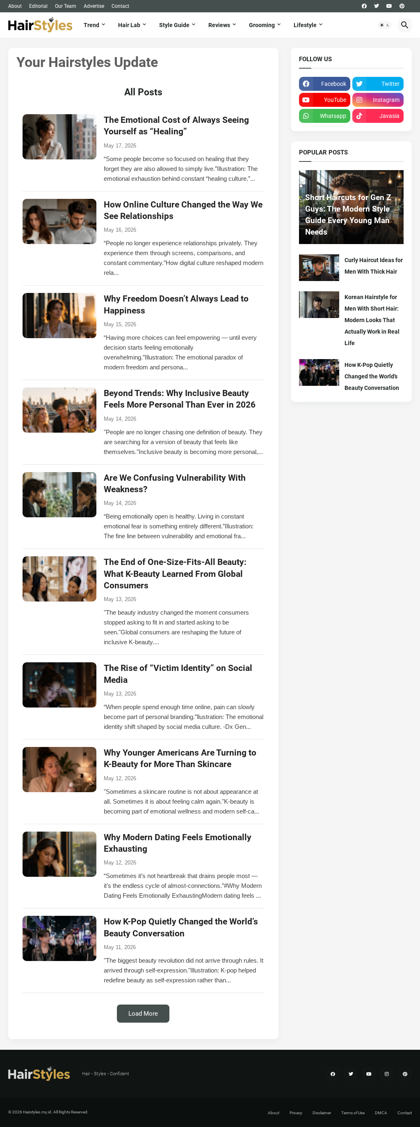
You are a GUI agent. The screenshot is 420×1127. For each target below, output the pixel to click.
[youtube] (389, 6)
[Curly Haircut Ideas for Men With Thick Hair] (319, 267)
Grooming (262, 25)
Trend (91, 25)
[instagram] (387, 1074)
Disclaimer (322, 1113)
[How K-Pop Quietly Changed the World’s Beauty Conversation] (319, 372)
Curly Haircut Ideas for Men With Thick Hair (374, 266)
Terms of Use (353, 1113)
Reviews (219, 25)
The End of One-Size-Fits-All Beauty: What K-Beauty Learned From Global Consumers (175, 573)
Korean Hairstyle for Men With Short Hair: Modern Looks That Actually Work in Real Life (372, 320)
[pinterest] (401, 6)
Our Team (65, 6)
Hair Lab (129, 25)
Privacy (296, 1113)
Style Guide (174, 25)
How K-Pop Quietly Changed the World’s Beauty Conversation (372, 376)
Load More (143, 1013)
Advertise (94, 6)
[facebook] (364, 6)
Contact (120, 6)
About (15, 6)
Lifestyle (305, 25)
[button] (385, 25)
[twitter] (376, 6)
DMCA (381, 1113)
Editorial (38, 6)
